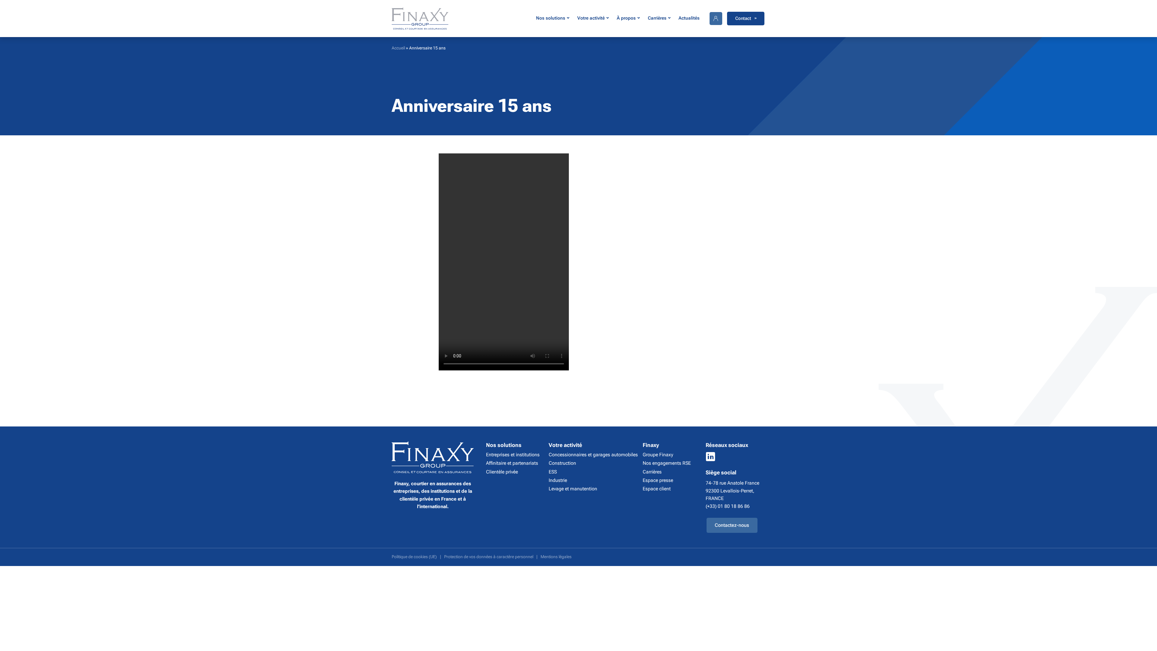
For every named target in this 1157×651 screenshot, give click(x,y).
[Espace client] (716, 18)
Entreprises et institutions (513, 455)
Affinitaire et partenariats (512, 463)
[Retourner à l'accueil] (420, 19)
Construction (562, 463)
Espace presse (658, 480)
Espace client (657, 489)
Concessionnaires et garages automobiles (593, 455)
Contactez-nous (732, 525)
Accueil (398, 48)
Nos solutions (550, 18)
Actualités (689, 18)
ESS (553, 472)
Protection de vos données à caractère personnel (488, 556)
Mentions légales (556, 556)
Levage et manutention (573, 489)
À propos (626, 18)
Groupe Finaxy (658, 455)
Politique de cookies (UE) (414, 556)
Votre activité (591, 18)
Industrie (558, 480)
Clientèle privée (502, 472)
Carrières (657, 18)
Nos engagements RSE (667, 463)
